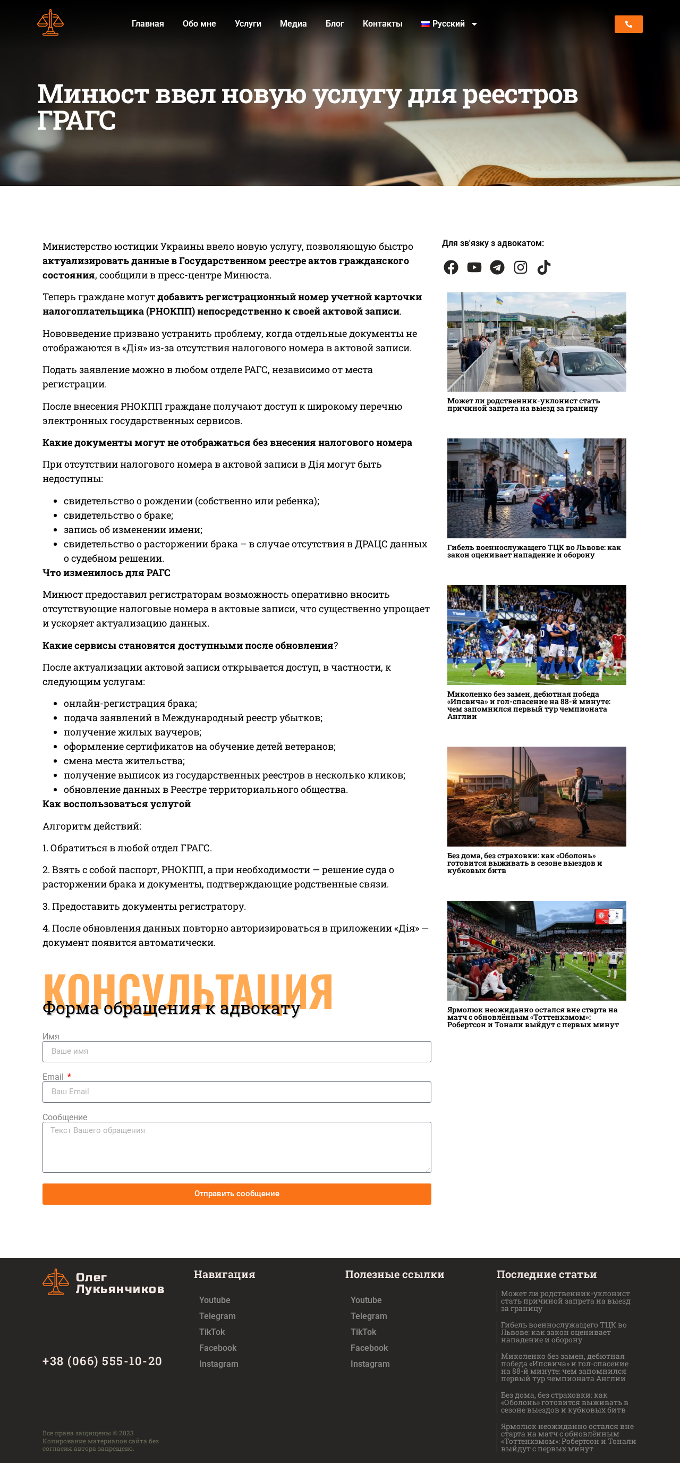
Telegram (217, 1316)
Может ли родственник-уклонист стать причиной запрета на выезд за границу (523, 404)
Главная (148, 24)
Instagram (219, 1364)
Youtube (215, 1300)
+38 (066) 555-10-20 (102, 1360)
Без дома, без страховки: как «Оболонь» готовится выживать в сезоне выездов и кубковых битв (524, 862)
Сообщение (64, 1117)
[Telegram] (498, 267)
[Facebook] (451, 267)
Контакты (383, 24)
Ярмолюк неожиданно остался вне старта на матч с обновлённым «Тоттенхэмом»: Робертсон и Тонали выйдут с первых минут (533, 1016)
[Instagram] (521, 267)
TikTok (212, 1332)
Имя (51, 1037)
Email (54, 1077)
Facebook (217, 1348)
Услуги (248, 24)
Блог (335, 24)
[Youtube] (474, 267)
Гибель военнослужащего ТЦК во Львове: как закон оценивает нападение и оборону (534, 551)
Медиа (293, 24)
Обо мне (199, 24)
